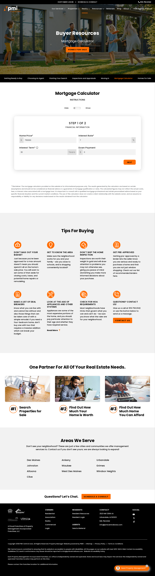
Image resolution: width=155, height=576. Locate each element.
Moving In (105, 78)
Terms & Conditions (115, 544)
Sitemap (89, 544)
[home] (12, 9)
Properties (73, 8)
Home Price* (26, 135)
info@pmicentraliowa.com (111, 525)
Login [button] (47, 528)
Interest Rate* (86, 135)
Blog (119, 8)
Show (88, 108)
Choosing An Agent (36, 78)
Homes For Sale (144, 78)
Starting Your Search (58, 78)
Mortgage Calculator (123, 78)
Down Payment (87, 147)
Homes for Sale (77, 49)
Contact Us (122, 320)
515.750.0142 (145, 2)
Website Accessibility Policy (94, 551)
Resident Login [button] (78, 517)
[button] (133, 514)
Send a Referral (78, 528)
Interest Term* (27, 147)
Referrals (110, 8)
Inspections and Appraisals (84, 78)
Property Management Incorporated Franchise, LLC (20, 528)
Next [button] (129, 162)
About (126, 8)
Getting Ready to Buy (13, 78)
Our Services (57, 8)
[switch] (77, 108)
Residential (50, 513)
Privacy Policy (100, 544)
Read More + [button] (61, 330)
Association (50, 517)
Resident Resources (80, 513)
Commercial (50, 524)
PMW (82, 544)
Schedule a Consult (96, 496)
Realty (85, 8)
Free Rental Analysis (143, 8)
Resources (97, 8)
